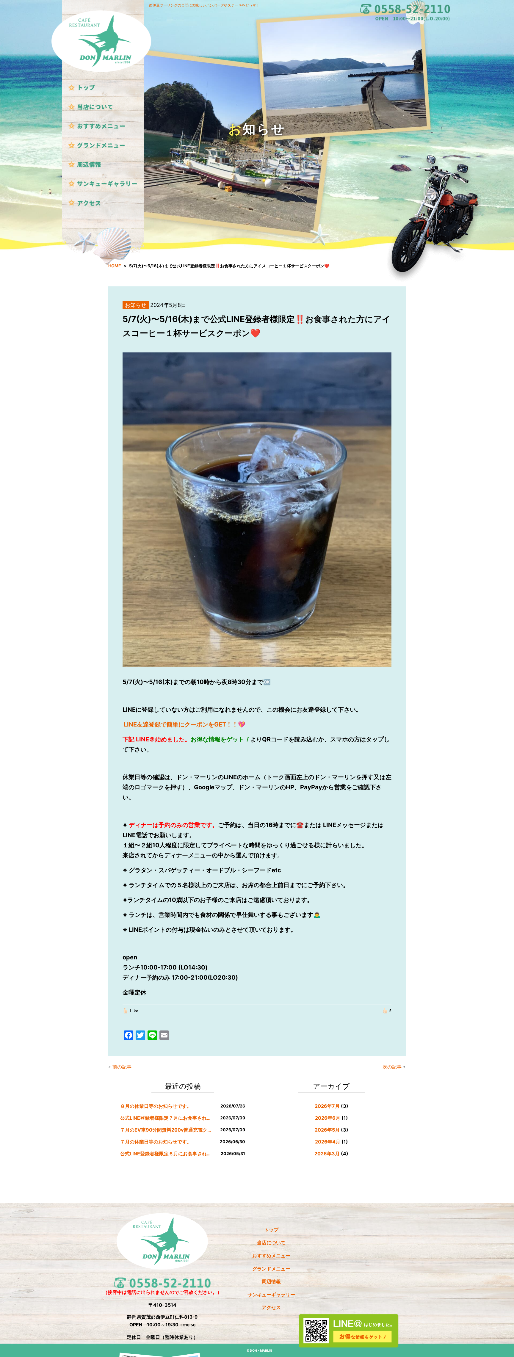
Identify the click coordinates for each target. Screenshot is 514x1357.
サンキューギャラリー (271, 1295)
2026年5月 (327, 1130)
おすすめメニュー (271, 1256)
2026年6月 (327, 1118)
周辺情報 (271, 1281)
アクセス (271, 1307)
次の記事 (392, 1067)
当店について (271, 1242)
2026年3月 (327, 1154)
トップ (271, 1230)
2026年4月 (327, 1142)
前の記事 (121, 1067)
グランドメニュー (271, 1269)
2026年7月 (327, 1106)
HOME (114, 265)
